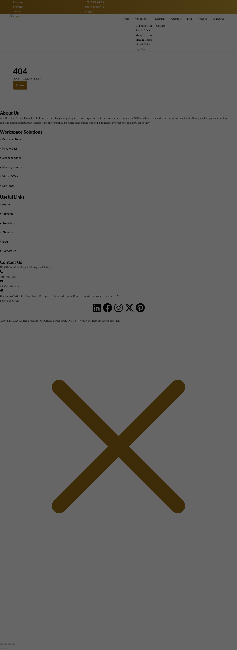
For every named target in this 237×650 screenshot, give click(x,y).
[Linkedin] (96, 307)
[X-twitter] (129, 307)
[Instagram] (118, 307)
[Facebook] (107, 307)
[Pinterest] (140, 307)
